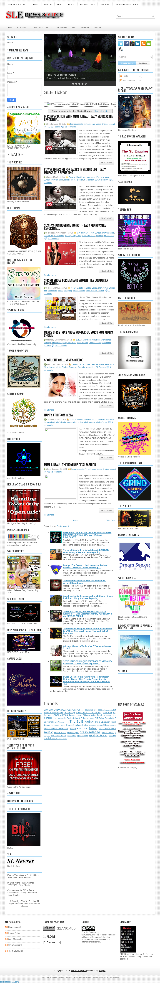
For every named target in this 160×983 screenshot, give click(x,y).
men (100, 288)
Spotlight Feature (16, 4)
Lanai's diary (75, 715)
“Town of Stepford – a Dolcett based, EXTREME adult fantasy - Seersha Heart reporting (86, 551)
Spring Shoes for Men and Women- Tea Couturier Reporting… (76, 282)
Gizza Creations (84, 419)
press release (90, 732)
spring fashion (79, 291)
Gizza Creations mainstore (103, 419)
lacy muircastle (76, 124)
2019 (91, 710)
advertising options (95, 725)
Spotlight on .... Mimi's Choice (63, 359)
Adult (113, 710)
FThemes (53, 977)
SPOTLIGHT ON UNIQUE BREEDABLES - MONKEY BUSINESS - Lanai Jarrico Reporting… (87, 662)
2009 (51, 710)
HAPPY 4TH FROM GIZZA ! (59, 415)
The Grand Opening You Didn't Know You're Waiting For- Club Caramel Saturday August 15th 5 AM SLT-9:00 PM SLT (87, 613)
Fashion (48, 4)
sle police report (58, 736)
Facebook (85, 27)
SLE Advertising (71, 718)
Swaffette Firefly (101, 180)
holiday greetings (103, 340)
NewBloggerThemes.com (109, 977)
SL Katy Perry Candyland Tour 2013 (80, 236)
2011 (62, 710)
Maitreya (100, 177)
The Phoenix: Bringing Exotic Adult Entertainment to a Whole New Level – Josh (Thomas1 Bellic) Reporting (87, 631)
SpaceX (55, 722)
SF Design (78, 180)
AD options (106, 710)
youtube (47, 345)
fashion (73, 419)
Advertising (70, 712)
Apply (74, 27)
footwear (74, 288)
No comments (70, 127)
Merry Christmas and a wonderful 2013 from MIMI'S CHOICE (78, 334)
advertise (84, 725)
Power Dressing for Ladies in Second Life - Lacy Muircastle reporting (75, 171)
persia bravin (60, 732)
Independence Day (75, 422)
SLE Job (82, 718)
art (104, 725)
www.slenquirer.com (90, 935)
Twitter (97, 27)
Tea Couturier (91, 291)
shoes (60, 291)
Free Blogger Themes (89, 977)
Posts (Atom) (63, 526)
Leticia (94, 288)
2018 (87, 710)
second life (68, 180)
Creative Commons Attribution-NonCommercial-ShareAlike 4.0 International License (96, 939)
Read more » (50, 275)
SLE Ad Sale (59, 718)
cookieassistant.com (9, 982)
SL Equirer (107, 715)
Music (59, 4)
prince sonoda (108, 733)
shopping (68, 291)
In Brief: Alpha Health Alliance (20, 883)
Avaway (72, 177)
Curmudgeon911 (15, 927)
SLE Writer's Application (126, 4)
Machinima (57, 343)
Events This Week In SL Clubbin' (22, 875)
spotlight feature (98, 735)
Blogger (24, 906)
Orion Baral (96, 715)
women (101, 291)
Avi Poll (71, 4)
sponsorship (82, 736)
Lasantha (76, 977)
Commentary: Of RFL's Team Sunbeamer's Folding (20, 891)
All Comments (128, 80)
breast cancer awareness (56, 728)
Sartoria (81, 367)
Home (10, 27)
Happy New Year (88, 340)
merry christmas (69, 343)
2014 (77, 710)
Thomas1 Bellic (73, 725)
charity (73, 728)
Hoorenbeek (90, 364)
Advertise (105, 4)
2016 (82, 710)
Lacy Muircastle (15, 939)
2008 (46, 710)
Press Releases (87, 4)
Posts (125, 76)
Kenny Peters (14, 933)
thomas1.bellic (61, 739)
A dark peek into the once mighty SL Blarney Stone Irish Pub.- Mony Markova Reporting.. (88, 597)
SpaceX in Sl (64, 722)
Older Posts (110, 520)
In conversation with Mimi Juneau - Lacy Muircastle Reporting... (78, 118)
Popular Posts (127, 63)
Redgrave (73, 367)
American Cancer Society (88, 712)
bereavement (111, 725)
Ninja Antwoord (15, 945)
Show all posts (101, 111)
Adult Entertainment (53, 712)
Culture (35, 4)
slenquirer (72, 736)
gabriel (82, 288)
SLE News (90, 718)
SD (45, 291)
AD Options (62, 27)
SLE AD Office (22, 27)
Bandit (79, 177)
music (48, 732)
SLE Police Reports (103, 718)
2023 (100, 710)
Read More (106, 162)
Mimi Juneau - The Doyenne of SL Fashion (70, 464)
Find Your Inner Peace (61, 74)
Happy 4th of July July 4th (55, 422)
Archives (143, 63)
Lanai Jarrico (60, 715)
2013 (78, 340)
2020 (96, 710)
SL (49, 127)
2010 (57, 709)
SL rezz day (109, 236)
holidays (47, 343)
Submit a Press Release (42, 27)
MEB (112, 364)
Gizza (88, 288)
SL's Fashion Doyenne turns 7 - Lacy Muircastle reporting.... (75, 227)
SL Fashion (55, 127)
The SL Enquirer (82, 721)
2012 (67, 710)
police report (73, 732)
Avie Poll (107, 712)
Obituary (86, 715)
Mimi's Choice (102, 124)
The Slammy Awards (58, 725)
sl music (99, 236)
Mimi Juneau (89, 124)
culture (82, 728)
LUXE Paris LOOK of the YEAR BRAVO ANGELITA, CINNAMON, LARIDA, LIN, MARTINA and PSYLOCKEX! (87, 534)
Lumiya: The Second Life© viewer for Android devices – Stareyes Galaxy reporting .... (85, 566)
